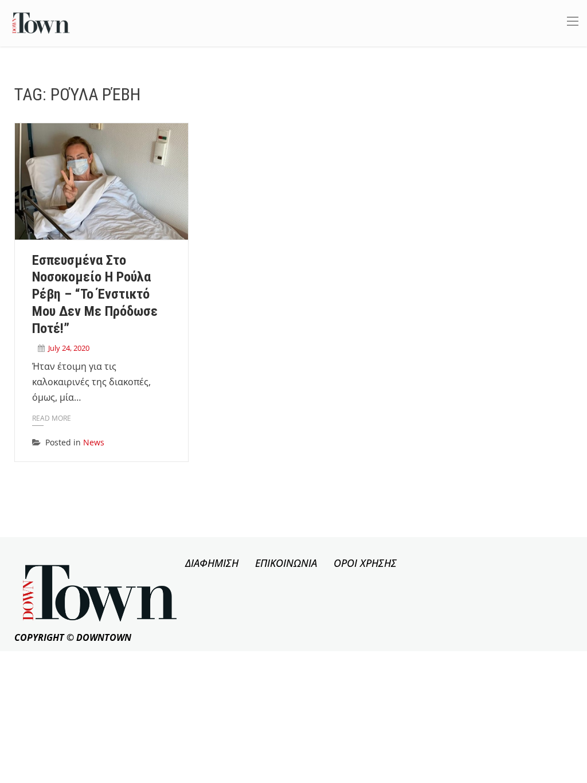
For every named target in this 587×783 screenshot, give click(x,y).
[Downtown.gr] (41, 22)
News (93, 442)
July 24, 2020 (68, 348)
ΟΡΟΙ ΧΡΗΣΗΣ (365, 563)
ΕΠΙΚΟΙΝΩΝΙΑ (286, 563)
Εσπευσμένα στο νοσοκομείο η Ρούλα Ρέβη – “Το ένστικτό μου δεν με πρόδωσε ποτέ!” (95, 294)
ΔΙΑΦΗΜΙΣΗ (211, 563)
